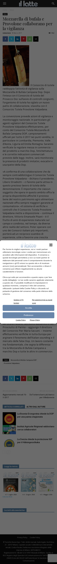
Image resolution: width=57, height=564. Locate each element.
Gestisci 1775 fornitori (18, 301)
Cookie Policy (21, 320)
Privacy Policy (35, 320)
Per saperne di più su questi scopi (42, 301)
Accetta (28, 308)
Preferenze (28, 315)
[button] (51, 245)
